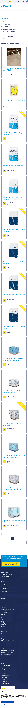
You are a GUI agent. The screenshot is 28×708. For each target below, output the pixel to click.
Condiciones (5, 679)
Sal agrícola (6, 26)
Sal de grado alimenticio (9, 31)
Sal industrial (6, 24)
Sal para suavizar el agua (10, 29)
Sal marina (6, 34)
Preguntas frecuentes (8, 669)
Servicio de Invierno (8, 36)
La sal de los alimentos (7, 652)
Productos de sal (10, 564)
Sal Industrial (4, 646)
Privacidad (5, 681)
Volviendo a (5, 677)
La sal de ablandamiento (7, 650)
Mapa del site (5, 683)
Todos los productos (8, 39)
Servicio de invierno (6, 654)
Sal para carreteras (8, 22)
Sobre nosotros (6, 671)
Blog (3, 673)
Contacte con (5, 675)
